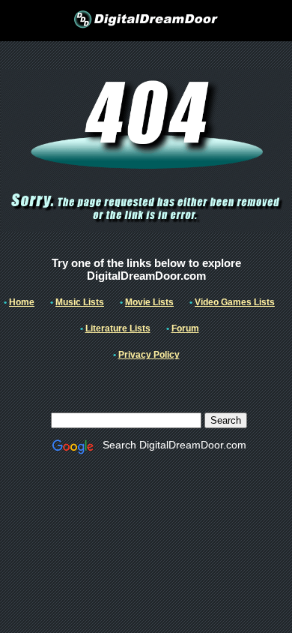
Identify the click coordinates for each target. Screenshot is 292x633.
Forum (185, 328)
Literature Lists (117, 328)
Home (21, 302)
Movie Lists (149, 302)
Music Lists (79, 302)
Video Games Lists (235, 302)
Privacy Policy (149, 355)
